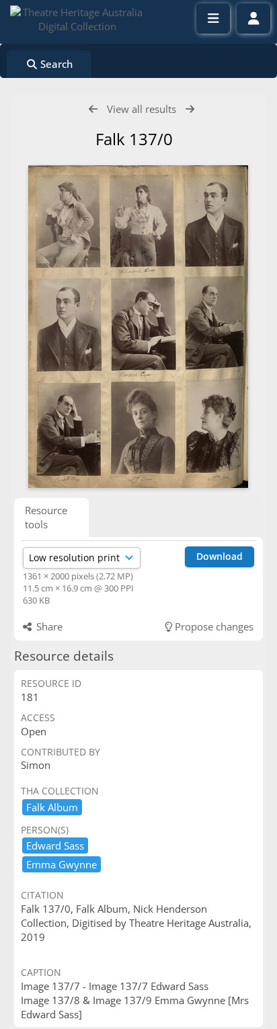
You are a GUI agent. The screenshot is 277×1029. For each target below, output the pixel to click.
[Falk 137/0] (138, 326)
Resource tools (46, 517)
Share (48, 626)
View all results (141, 109)
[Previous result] (93, 109)
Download (219, 556)
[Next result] (190, 109)
